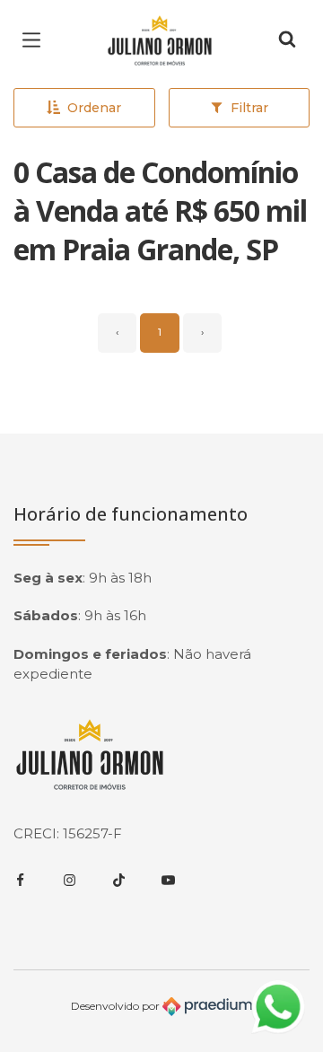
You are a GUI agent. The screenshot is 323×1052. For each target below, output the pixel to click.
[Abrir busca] (287, 40)
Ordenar (94, 108)
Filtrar (249, 108)
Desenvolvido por (116, 1006)
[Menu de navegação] (35, 40)
